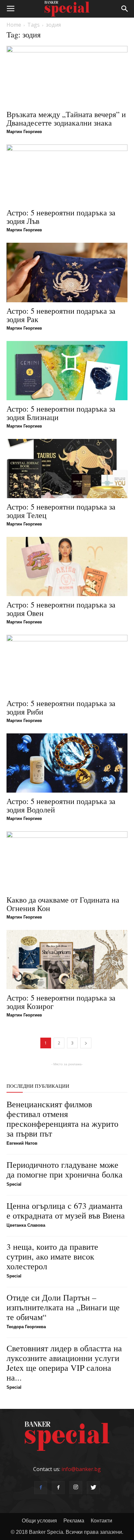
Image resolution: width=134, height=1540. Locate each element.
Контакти (101, 1520)
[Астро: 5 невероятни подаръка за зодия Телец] (67, 468)
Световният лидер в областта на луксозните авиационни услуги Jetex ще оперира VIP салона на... (64, 1362)
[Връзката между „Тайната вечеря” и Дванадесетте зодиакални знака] (67, 76)
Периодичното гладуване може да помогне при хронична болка (65, 1169)
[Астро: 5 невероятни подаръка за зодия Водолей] (67, 763)
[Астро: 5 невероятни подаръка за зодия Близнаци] (67, 370)
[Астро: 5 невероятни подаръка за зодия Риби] (67, 665)
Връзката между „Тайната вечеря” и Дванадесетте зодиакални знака (66, 118)
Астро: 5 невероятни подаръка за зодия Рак (61, 315)
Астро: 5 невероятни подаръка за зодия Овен (61, 608)
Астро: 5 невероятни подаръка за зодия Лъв (61, 216)
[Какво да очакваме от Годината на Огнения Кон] (67, 861)
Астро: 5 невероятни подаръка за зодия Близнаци (61, 412)
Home (14, 24)
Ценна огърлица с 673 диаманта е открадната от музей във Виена (66, 1210)
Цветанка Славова (26, 1225)
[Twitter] (93, 1487)
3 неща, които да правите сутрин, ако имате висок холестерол (52, 1256)
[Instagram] (75, 1487)
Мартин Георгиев (24, 131)
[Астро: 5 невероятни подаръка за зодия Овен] (67, 566)
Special (14, 1184)
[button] (125, 9)
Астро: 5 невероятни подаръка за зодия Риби (61, 707)
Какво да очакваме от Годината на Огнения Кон (63, 903)
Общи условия (39, 1520)
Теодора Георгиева (26, 1326)
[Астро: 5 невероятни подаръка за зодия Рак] (67, 272)
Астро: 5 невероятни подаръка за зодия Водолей (61, 805)
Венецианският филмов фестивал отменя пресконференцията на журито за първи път (62, 1118)
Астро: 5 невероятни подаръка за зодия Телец (61, 510)
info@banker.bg (81, 1469)
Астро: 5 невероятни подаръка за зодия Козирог (61, 1001)
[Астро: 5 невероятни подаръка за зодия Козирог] (67, 959)
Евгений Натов (22, 1143)
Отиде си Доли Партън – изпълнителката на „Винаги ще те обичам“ (63, 1307)
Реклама (73, 1520)
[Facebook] (40, 1487)
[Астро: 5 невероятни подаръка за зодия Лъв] (67, 174)
